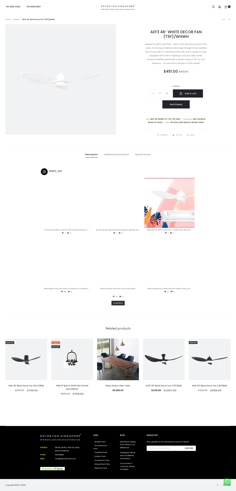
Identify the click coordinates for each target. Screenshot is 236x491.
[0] (225, 6)
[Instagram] (88, 224)
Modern (16, 19)
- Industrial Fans (100, 452)
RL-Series (159, 122)
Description (91, 154)
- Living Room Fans (101, 460)
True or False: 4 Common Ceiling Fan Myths (127, 466)
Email (192, 135)
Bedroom (187, 122)
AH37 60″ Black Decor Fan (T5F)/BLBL (164, 385)
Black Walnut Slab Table (118, 385)
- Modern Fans (99, 442)
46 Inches (174, 122)
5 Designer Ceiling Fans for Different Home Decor (127, 455)
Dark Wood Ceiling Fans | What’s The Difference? (127, 445)
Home (8, 19)
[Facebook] (217, 485)
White (201, 122)
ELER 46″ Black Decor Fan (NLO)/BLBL (26, 385)
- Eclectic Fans (99, 456)
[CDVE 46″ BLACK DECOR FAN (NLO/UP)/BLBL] (223, 19)
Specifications (143, 154)
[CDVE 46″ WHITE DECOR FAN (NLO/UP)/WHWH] (228, 19)
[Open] (67, 203)
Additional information (116, 154)
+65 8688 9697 (33, 6)
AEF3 (195, 119)
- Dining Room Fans (101, 464)
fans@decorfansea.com (65, 458)
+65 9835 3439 (12, 6)
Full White (201, 119)
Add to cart (190, 93)
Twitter (179, 135)
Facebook (164, 135)
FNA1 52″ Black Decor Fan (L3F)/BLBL (209, 385)
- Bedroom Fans (100, 468)
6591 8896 (59, 455)
